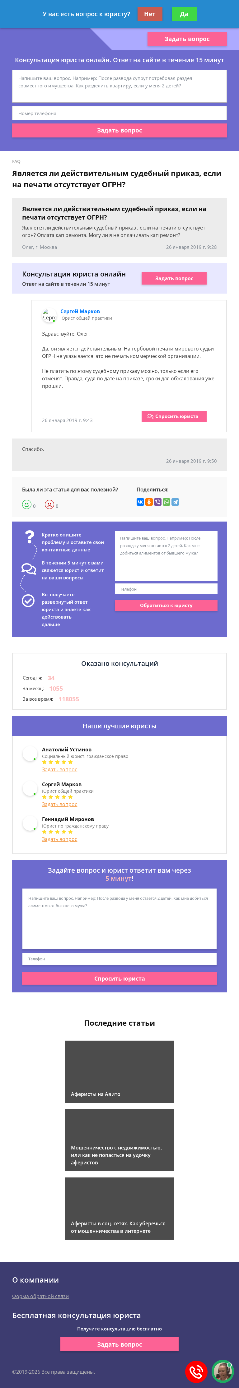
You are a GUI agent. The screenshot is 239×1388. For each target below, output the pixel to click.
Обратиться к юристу (166, 605)
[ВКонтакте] (140, 502)
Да (184, 14)
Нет (150, 14)
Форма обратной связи (40, 1296)
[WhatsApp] (166, 502)
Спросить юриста (176, 416)
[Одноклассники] (149, 502)
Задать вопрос (187, 39)
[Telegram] (175, 502)
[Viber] (158, 502)
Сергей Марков (80, 311)
